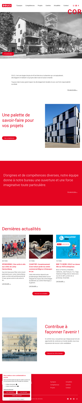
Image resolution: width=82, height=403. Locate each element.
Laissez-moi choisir (17, 395)
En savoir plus (8, 54)
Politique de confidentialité (8, 389)
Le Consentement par (17, 399)
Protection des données (36, 399)
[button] (3, 35)
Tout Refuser (23, 392)
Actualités (57, 5)
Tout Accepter (10, 392)
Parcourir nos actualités (41, 293)
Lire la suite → (6, 284)
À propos (19, 5)
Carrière (48, 5)
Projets (40, 5)
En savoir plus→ (72, 90)
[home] (7, 5)
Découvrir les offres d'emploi (55, 353)
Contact (66, 5)
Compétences (30, 5)
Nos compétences (9, 138)
